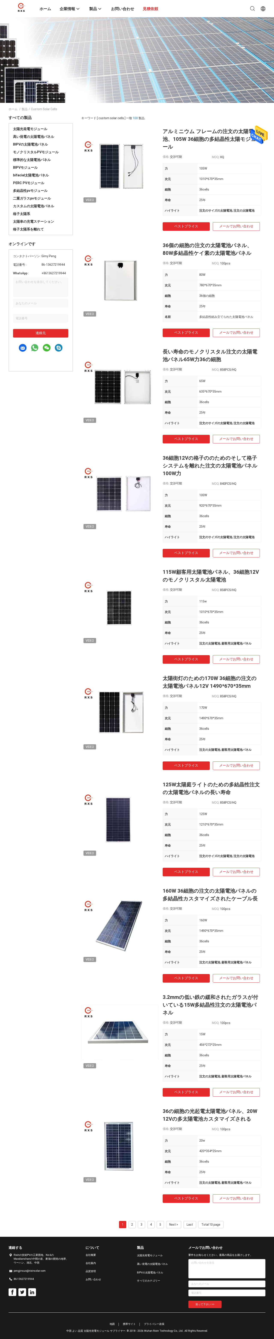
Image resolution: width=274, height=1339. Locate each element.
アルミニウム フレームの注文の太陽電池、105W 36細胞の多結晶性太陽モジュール (209, 139)
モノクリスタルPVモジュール (36, 152)
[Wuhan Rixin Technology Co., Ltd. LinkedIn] (32, 1292)
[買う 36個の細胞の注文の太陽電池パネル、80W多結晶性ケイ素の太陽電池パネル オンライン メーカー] (119, 280)
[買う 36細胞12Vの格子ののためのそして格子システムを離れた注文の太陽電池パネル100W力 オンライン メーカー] (119, 492)
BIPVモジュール (25, 167)
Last (190, 1224)
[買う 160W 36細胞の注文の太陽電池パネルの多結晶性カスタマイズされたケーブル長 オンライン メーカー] (119, 925)
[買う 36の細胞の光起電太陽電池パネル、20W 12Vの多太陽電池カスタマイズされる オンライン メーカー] (119, 1146)
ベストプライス (186, 226)
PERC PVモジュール (28, 183)
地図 (112, 1323)
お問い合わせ (93, 1279)
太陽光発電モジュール (30, 129)
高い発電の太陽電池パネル (33, 137)
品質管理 (91, 1271)
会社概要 (91, 1254)
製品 (25, 109)
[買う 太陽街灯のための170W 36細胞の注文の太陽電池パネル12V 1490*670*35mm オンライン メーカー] (119, 713)
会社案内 (91, 1263)
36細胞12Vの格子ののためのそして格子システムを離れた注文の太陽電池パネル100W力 (210, 465)
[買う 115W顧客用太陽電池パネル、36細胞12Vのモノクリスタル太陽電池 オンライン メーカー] (119, 606)
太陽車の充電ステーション (33, 221)
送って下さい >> (204, 1304)
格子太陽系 (21, 214)
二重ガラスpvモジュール (32, 198)
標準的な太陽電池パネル (32, 160)
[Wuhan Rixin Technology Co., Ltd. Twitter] (22, 1292)
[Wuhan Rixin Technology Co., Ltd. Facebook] (12, 1292)
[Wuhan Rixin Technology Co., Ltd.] (21, 7)
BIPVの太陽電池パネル (30, 144)
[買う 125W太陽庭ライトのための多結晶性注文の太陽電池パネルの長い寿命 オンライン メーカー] (119, 819)
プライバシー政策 (154, 1323)
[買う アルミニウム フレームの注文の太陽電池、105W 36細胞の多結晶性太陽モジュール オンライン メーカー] (119, 166)
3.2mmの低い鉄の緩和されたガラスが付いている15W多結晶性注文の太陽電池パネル (210, 1005)
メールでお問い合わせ (236, 226)
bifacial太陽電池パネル (31, 175)
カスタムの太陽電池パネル (33, 206)
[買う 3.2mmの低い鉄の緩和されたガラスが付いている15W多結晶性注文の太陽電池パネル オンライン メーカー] (119, 1032)
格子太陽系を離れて (28, 229)
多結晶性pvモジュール (30, 191)
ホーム (13, 109)
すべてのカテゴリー (148, 1280)
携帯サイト (129, 1323)
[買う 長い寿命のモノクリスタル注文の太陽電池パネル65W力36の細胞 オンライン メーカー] (119, 386)
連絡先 (41, 333)
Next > (173, 1224)
